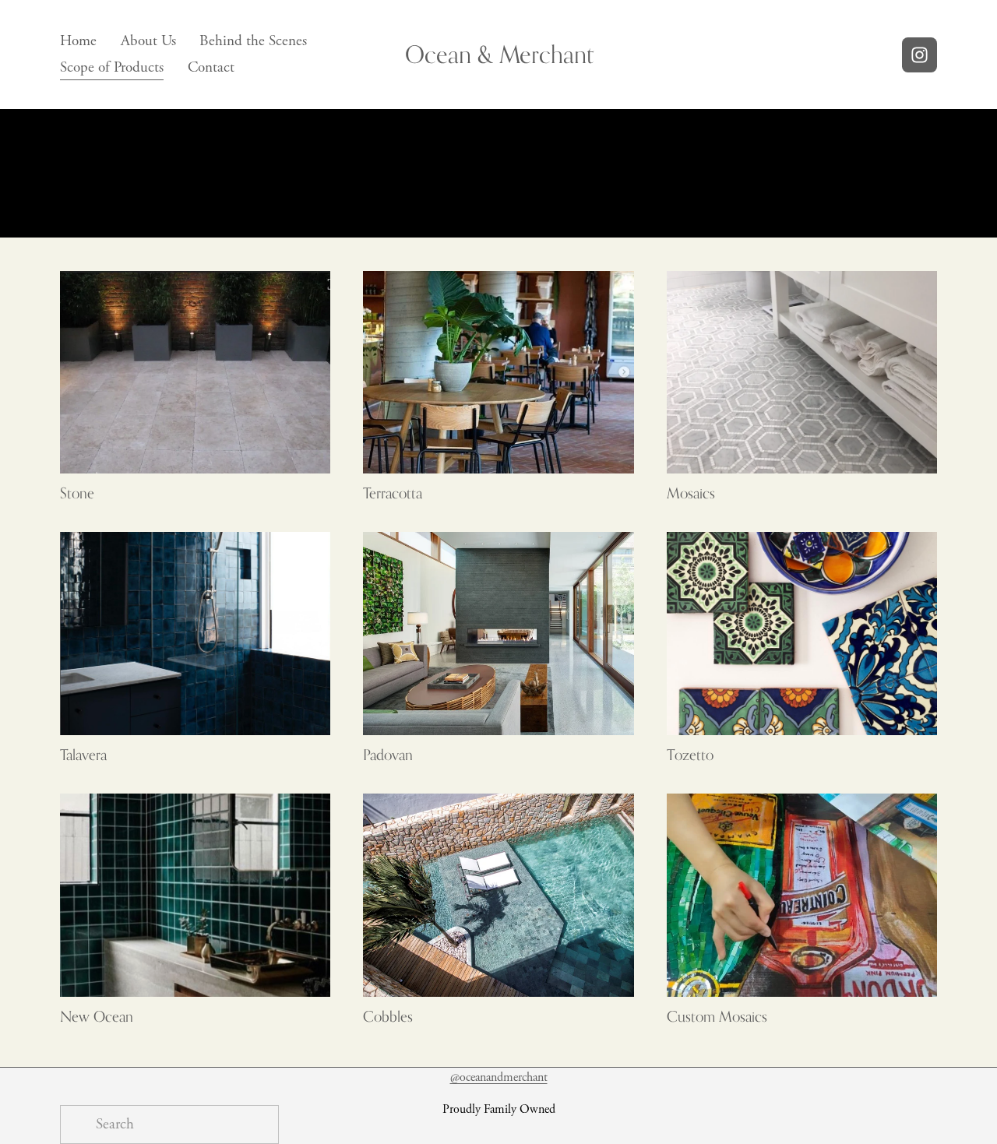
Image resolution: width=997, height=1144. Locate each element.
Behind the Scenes (253, 41)
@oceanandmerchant (499, 1077)
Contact (211, 67)
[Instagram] (919, 54)
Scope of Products (112, 67)
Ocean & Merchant (499, 54)
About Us (148, 41)
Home (78, 41)
